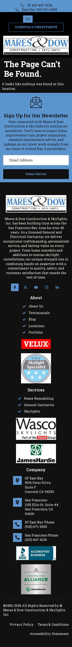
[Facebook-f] (15, 287)
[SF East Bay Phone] (17, 524)
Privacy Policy (22, 624)
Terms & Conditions (53, 624)
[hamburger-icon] (28, 19)
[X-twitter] (25, 287)
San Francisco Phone (41, 535)
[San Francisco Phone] (17, 537)
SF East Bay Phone (39, 522)
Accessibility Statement (49, 634)
